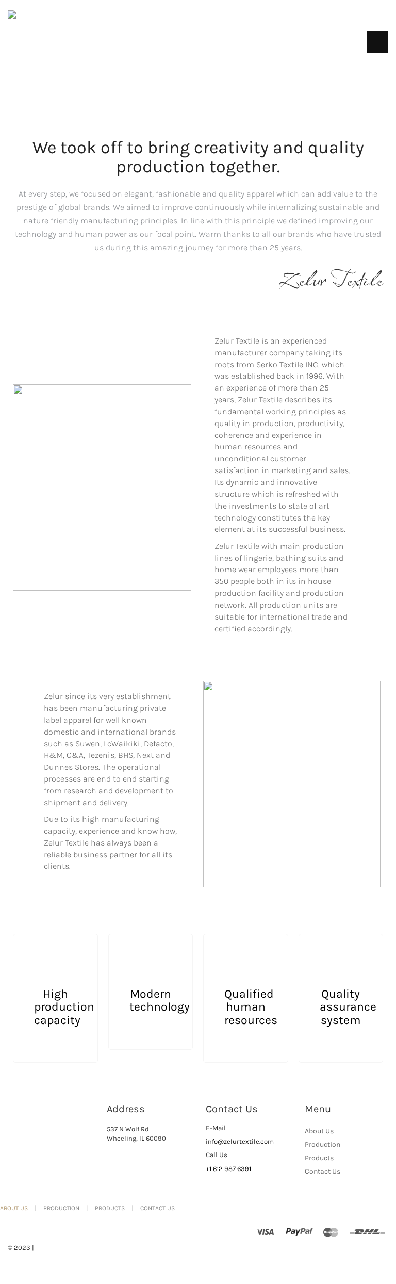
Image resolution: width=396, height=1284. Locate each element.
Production (322, 1144)
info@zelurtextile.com (240, 1141)
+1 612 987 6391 (228, 1169)
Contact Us (322, 1171)
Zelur (44, 1248)
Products (319, 1157)
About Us (319, 1131)
